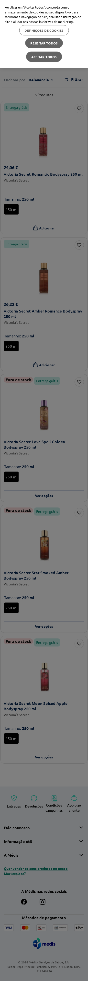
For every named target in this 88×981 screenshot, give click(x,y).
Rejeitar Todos (44, 43)
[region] (44, 34)
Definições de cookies (44, 30)
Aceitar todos (44, 57)
